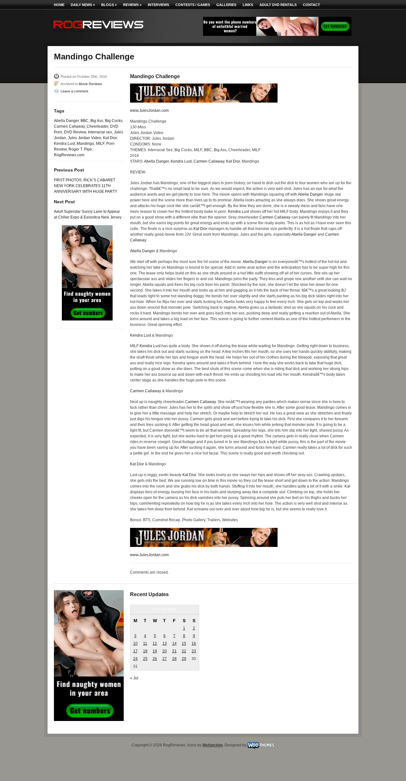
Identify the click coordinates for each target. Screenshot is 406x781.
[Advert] (277, 34)
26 (155, 658)
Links (248, 5)
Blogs (109, 5)
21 (174, 651)
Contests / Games (192, 5)
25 (145, 658)
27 (164, 658)
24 (135, 658)
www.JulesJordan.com (149, 110)
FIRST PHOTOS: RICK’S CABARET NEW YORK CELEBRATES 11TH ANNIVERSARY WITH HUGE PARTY (85, 186)
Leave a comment (74, 91)
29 (184, 658)
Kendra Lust (64, 143)
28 (174, 658)
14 (174, 643)
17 (135, 651)
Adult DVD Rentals (278, 5)
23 (194, 651)
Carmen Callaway (69, 126)
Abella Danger (66, 120)
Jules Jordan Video (84, 138)
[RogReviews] (98, 33)
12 (155, 643)
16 (194, 643)
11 (145, 643)
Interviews (158, 5)
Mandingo (85, 143)
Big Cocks (113, 120)
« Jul (134, 678)
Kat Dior (110, 138)
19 (155, 651)
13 (164, 643)
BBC (84, 120)
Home (59, 5)
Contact (311, 5)
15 (184, 643)
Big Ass (96, 120)
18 (145, 651)
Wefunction (212, 745)
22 (184, 651)
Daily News (83, 5)
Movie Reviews (90, 84)
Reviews (132, 5)
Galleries (226, 5)
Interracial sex (100, 132)
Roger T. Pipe (80, 149)
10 (135, 643)
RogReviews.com (69, 155)
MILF (100, 143)
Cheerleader (97, 126)
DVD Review (75, 132)
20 (164, 651)
